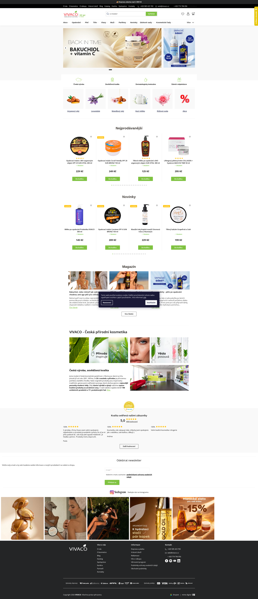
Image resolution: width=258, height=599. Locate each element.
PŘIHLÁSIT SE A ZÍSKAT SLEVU (143, 311)
